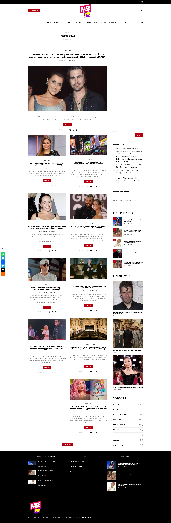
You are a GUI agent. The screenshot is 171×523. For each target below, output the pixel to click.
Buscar (115, 131)
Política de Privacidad (35, 2)
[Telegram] (3, 258)
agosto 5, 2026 (117, 315)
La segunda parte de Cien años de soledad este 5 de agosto (127, 350)
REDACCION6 (72, 60)
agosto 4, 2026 (117, 352)
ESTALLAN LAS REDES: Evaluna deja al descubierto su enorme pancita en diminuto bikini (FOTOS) (47, 227)
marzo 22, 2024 (84, 413)
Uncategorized (118, 445)
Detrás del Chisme (90, 22)
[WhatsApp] (3, 254)
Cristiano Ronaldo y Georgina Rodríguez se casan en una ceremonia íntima (127, 172)
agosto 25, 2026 (128, 223)
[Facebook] (141, 11)
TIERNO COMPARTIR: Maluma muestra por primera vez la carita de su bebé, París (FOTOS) (88, 227)
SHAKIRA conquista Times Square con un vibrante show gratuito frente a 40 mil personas (88, 163)
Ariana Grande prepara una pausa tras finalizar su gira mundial (128, 387)
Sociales (125, 22)
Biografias (58, 22)
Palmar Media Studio (88, 517)
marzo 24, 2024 (42, 352)
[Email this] (3, 270)
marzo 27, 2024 (84, 166)
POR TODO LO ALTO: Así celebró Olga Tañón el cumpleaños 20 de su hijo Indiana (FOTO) (46, 164)
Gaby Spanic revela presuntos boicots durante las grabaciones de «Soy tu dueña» (129, 159)
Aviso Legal (64, 2)
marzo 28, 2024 (63, 60)
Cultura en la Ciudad (73, 22)
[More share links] (3, 274)
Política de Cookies (51, 2)
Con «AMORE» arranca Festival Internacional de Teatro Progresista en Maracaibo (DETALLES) (88, 348)
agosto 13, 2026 (128, 244)
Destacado (68, 50)
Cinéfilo (48, 22)
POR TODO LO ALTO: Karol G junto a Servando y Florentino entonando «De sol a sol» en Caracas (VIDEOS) (47, 348)
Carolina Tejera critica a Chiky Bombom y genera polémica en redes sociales (128, 180)
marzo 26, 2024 (42, 231)
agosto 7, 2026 (127, 265)
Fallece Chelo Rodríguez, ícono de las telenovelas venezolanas (128, 166)
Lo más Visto (113, 22)
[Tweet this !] (3, 266)
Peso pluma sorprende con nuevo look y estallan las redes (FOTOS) (88, 287)
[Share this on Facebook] (3, 262)
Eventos (103, 22)
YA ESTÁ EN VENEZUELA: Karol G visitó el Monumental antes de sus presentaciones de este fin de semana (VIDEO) (88, 408)
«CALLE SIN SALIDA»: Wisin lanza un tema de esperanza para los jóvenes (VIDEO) (46, 288)
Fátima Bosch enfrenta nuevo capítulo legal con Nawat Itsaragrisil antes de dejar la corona (129, 151)
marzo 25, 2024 (42, 292)
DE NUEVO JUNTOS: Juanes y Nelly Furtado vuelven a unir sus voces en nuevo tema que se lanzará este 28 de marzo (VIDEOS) (67, 56)
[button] (142, 22)
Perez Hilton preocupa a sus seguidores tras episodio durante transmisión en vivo (127, 313)
